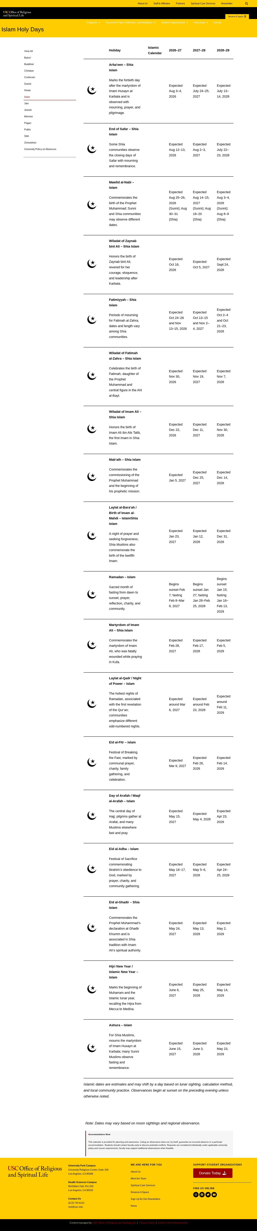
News (134, 1206)
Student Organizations (173, 22)
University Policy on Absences (40, 149)
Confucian (29, 77)
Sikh (26, 136)
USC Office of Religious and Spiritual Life (114, 1222)
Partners (180, 3)
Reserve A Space (140, 1192)
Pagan (27, 123)
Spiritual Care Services (203, 3)
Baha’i (27, 57)
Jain (26, 103)
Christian (29, 70)
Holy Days (199, 22)
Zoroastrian (30, 142)
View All (28, 51)
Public (27, 129)
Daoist (27, 84)
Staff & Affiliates (161, 3)
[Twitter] (208, 1194)
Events (217, 22)
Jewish (28, 110)
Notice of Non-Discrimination (173, 1222)
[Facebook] (202, 1194)
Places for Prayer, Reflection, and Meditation (129, 22)
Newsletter (226, 3)
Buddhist (29, 64)
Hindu (27, 90)
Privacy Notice (147, 1222)
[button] (246, 3)
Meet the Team (138, 1178)
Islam (27, 97)
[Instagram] (196, 1194)
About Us (143, 3)
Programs (92, 22)
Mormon (28, 116)
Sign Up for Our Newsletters (145, 1199)
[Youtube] (214, 1194)
